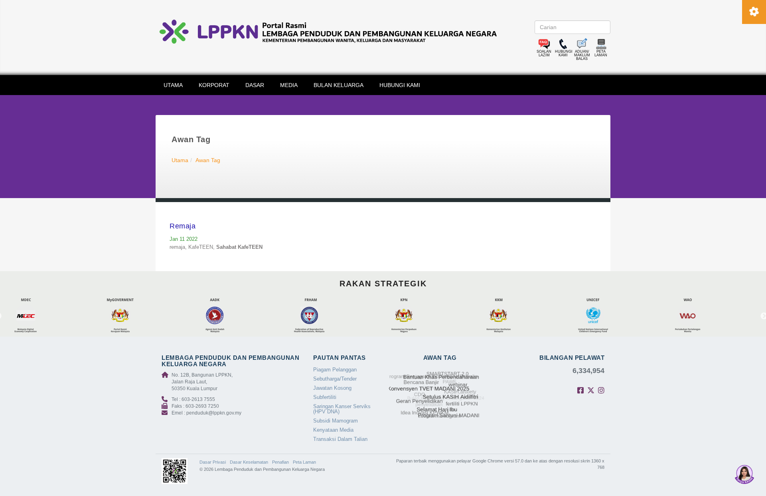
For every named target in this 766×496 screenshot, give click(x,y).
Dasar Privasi (212, 462)
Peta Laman (304, 462)
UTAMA (173, 85)
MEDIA (289, 85)
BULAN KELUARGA (338, 85)
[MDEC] (53, 316)
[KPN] (431, 316)
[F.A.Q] (544, 44)
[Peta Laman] (601, 44)
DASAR (254, 85)
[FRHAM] (337, 316)
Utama (180, 160)
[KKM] (526, 316)
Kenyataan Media (333, 430)
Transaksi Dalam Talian (340, 439)
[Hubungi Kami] (563, 44)
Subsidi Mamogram (335, 421)
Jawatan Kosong (332, 388)
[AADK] (242, 316)
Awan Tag (207, 160)
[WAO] (715, 316)
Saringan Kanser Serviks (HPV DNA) (342, 409)
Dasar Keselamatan (249, 462)
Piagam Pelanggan (335, 370)
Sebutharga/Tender (335, 379)
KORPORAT (214, 85)
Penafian (280, 462)
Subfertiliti (324, 397)
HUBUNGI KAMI (399, 85)
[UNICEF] (620, 316)
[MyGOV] (148, 316)
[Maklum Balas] (582, 44)
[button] (744, 474)
